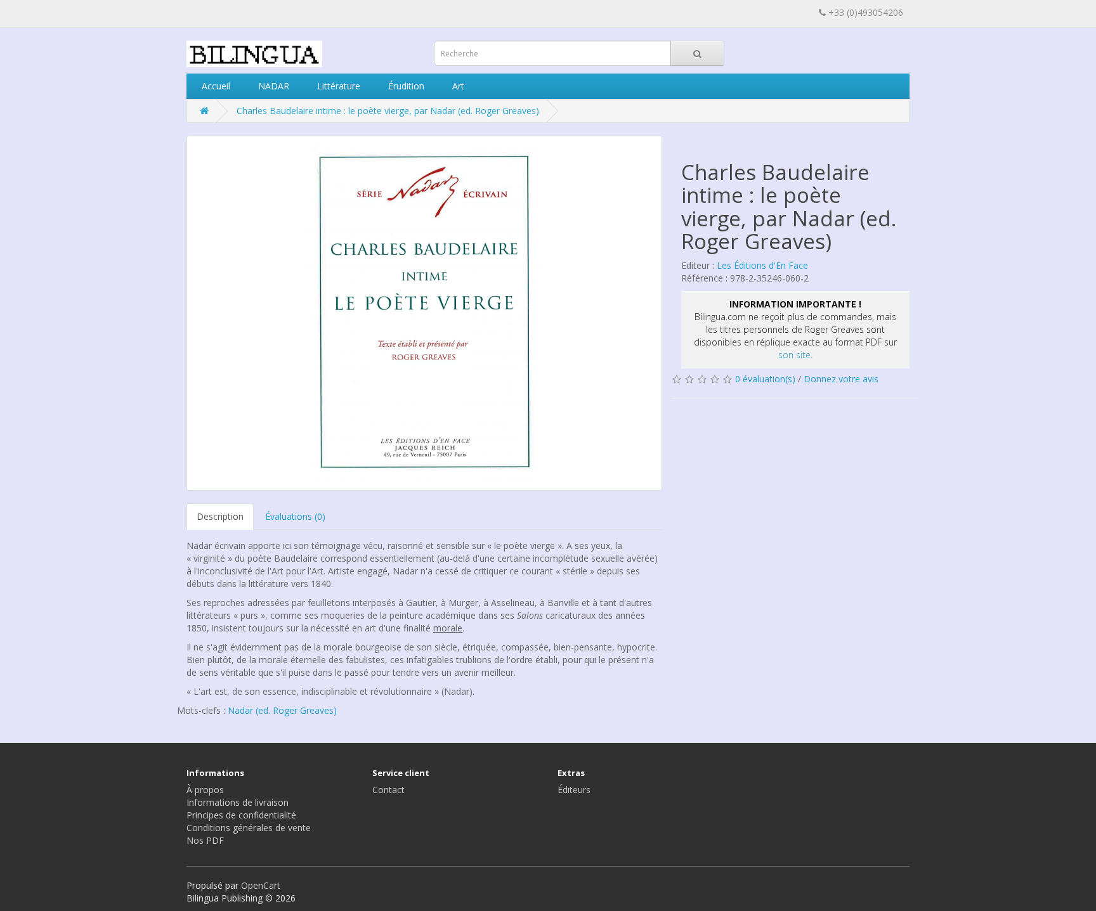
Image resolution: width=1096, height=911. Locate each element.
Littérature (337, 86)
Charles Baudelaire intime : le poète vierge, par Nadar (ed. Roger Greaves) (388, 111)
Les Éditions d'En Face (762, 265)
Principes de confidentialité (241, 815)
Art (457, 86)
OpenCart (260, 885)
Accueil (214, 86)
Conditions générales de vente (248, 828)
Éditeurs (574, 790)
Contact (388, 790)
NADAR (272, 86)
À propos (205, 790)
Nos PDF (205, 840)
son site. (795, 355)
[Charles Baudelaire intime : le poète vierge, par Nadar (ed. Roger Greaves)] (424, 313)
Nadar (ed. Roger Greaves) (282, 710)
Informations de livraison (237, 802)
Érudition (405, 86)
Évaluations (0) (295, 516)
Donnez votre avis (841, 379)
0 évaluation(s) (765, 379)
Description (220, 516)
